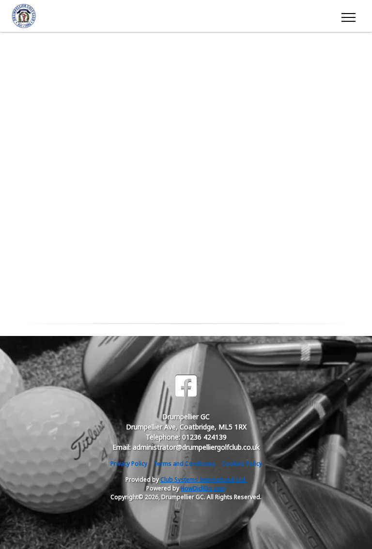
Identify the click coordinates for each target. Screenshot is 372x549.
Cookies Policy (242, 463)
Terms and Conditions (185, 463)
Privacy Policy (128, 463)
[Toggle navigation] (348, 16)
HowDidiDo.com (203, 488)
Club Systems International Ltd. (203, 479)
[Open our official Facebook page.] (186, 386)
